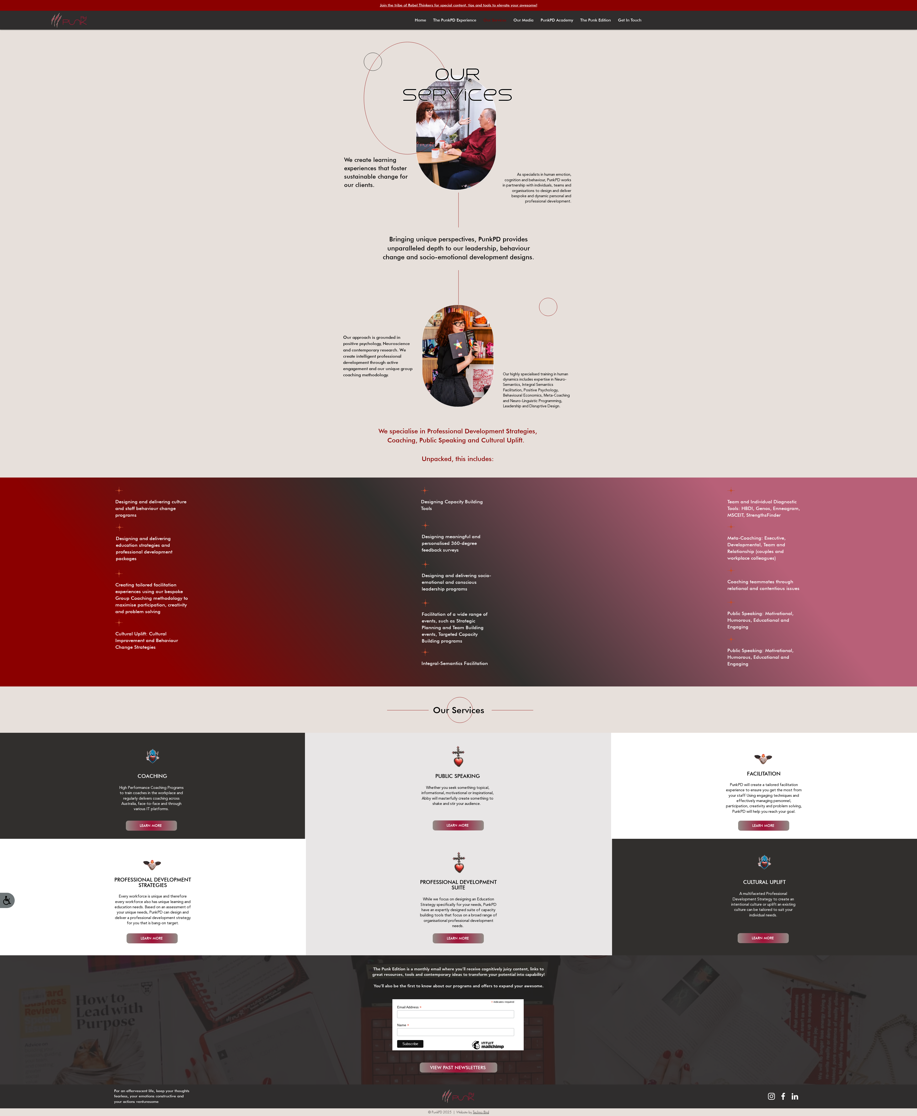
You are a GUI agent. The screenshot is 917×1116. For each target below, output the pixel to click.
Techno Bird (481, 1112)
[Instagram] (771, 1096)
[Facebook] (783, 1096)
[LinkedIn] (795, 1096)
